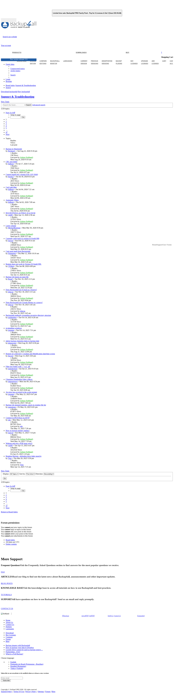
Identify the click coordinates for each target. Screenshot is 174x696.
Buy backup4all (24, 92)
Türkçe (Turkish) (16, 668)
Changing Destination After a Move (19, 379)
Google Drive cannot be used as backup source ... (24, 650)
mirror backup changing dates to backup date (22, 341)
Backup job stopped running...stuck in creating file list (26, 405)
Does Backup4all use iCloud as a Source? (21, 290)
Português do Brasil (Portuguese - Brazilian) (26, 664)
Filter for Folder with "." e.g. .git (18, 367)
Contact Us (10, 625)
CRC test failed (11, 162)
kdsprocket (12, 343)
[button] (10, 113)
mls (9, 420)
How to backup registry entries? (17, 431)
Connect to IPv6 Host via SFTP (17, 418)
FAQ (3, 572)
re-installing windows (14, 328)
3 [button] (6, 124)
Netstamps (12, 253)
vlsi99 (10, 215)
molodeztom (12, 369)
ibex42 (10, 356)
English (13, 662)
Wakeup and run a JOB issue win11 (19, 443)
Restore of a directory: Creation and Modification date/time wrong (30, 354)
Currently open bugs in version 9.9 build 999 (22, 238)
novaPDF (85, 616)
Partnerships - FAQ (13, 652)
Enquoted (141, 616)
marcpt (10, 433)
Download (10, 633)
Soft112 (111, 616)
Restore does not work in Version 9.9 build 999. (23, 264)
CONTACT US (7, 609)
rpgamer (11, 330)
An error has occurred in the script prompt (21, 392)
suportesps (12, 407)
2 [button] (6, 122)
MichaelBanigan (14, 228)
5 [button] (6, 128)
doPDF (92, 616)
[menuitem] (15, 71)
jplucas (10, 292)
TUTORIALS (6, 595)
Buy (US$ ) (8, 20)
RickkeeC (12, 151)
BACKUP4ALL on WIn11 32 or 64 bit (20, 213)
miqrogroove (13, 381)
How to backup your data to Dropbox (20, 648)
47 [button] (7, 132)
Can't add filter (11, 187)
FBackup (65, 616)
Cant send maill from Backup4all (18, 251)
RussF (10, 279)
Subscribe (6, 680)
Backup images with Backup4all (18, 645)
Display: (6, 474)
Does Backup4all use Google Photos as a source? (24, 303)
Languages (10, 629)
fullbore (11, 164)
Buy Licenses (11, 635)
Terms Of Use (19, 692)
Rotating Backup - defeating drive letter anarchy (24, 456)
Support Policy (7, 692)
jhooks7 (11, 177)
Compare (9, 637)
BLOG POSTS (7, 583)
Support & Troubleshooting (17, 96)
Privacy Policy (31, 692)
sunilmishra (12, 317)
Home (8, 620)
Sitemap (41, 692)
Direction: (39, 474)
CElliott (11, 266)
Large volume (11, 226)
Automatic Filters (12, 200)
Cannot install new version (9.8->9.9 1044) (22, 174)
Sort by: (22, 474)
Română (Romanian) (18, 666)
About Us (9, 622)
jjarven (10, 241)
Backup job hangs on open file (17, 277)
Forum (8, 639)
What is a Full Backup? (14, 654)
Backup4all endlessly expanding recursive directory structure (28, 315)
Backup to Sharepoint (14, 149)
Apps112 (117, 616)
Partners (9, 627)
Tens (10, 458)
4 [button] (6, 126)
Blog (7, 641)
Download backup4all (9, 92)
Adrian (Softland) (26, 157)
